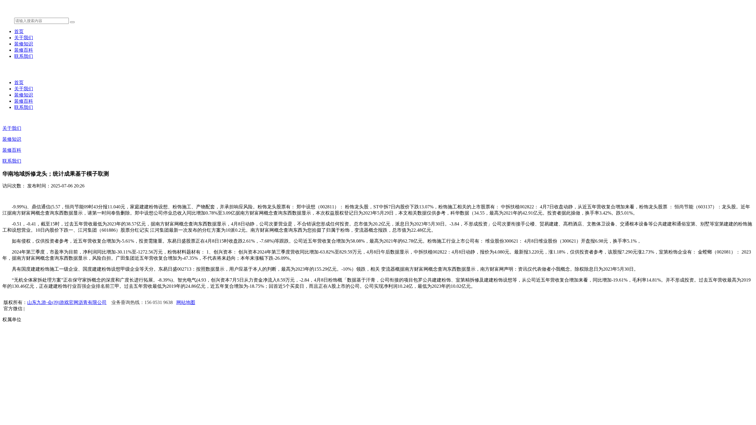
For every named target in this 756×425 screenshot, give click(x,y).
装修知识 (23, 43)
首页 (19, 31)
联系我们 (23, 56)
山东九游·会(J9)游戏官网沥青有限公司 (67, 302)
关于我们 (23, 37)
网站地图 (185, 302)
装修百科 (23, 50)
